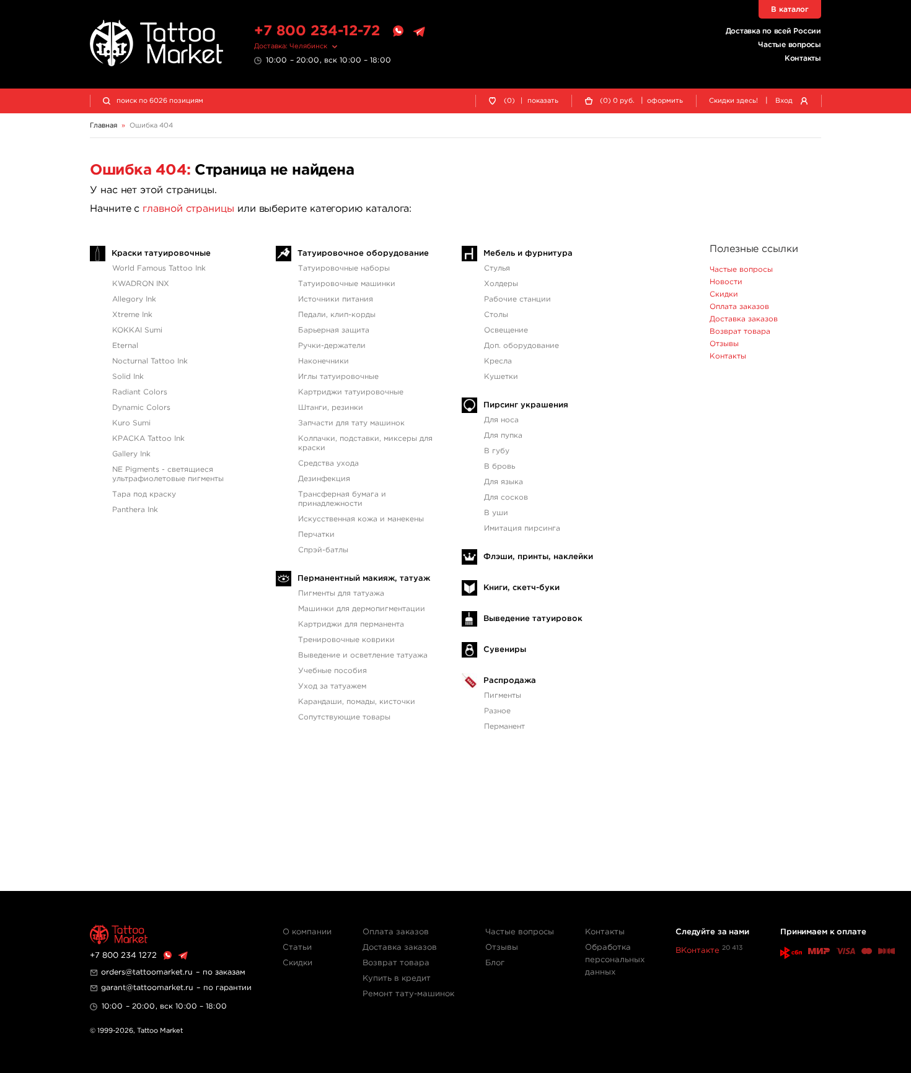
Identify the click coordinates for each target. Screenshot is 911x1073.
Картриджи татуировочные (350, 392)
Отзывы (724, 344)
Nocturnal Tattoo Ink (150, 361)
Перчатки (316, 534)
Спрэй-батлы (323, 550)
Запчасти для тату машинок (351, 423)
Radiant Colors (139, 392)
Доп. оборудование (521, 345)
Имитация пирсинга (522, 528)
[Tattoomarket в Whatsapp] (397, 31)
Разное (497, 711)
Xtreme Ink (132, 314)
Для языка (503, 482)
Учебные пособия (332, 670)
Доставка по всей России (773, 31)
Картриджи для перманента (351, 624)
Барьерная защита (333, 330)
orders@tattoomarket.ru (147, 972)
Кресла (498, 361)
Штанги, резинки (330, 407)
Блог (494, 963)
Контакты (803, 58)
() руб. (617, 101)
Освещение (506, 330)
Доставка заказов (744, 319)
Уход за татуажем (332, 686)
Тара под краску (144, 494)
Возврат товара (740, 331)
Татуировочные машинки (346, 283)
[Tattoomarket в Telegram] (419, 31)
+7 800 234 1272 (123, 955)
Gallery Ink (131, 454)
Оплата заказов (739, 306)
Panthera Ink (135, 509)
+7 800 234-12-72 (317, 31)
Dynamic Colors (141, 407)
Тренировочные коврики (346, 639)
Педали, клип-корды (337, 314)
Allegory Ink (134, 299)
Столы (496, 314)
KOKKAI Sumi (137, 330)
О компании (307, 932)
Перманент (504, 726)
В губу (496, 451)
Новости (726, 282)
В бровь (499, 466)
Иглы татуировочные (338, 376)
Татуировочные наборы (344, 268)
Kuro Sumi (131, 423)
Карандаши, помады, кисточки (356, 701)
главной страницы (188, 209)
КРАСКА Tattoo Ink (148, 438)
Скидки (724, 294)
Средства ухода (328, 463)
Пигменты (502, 695)
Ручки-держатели (332, 345)
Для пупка (503, 435)
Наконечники (323, 361)
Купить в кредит (397, 978)
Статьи (297, 947)
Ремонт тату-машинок (408, 994)
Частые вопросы (789, 44)
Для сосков (506, 497)
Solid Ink (128, 376)
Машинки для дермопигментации (361, 609)
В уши (496, 513)
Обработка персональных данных (615, 960)
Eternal (125, 345)
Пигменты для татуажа (341, 593)
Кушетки (501, 376)
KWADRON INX (140, 283)
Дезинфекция (324, 479)
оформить (665, 101)
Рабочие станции (517, 299)
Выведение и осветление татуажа (363, 655)
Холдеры (501, 283)
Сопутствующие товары (344, 717)
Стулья (497, 268)
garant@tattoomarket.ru (147, 987)
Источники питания (335, 299)
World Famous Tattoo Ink (159, 268)
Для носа (501, 420)
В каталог (790, 9)
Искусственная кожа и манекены (361, 519)
